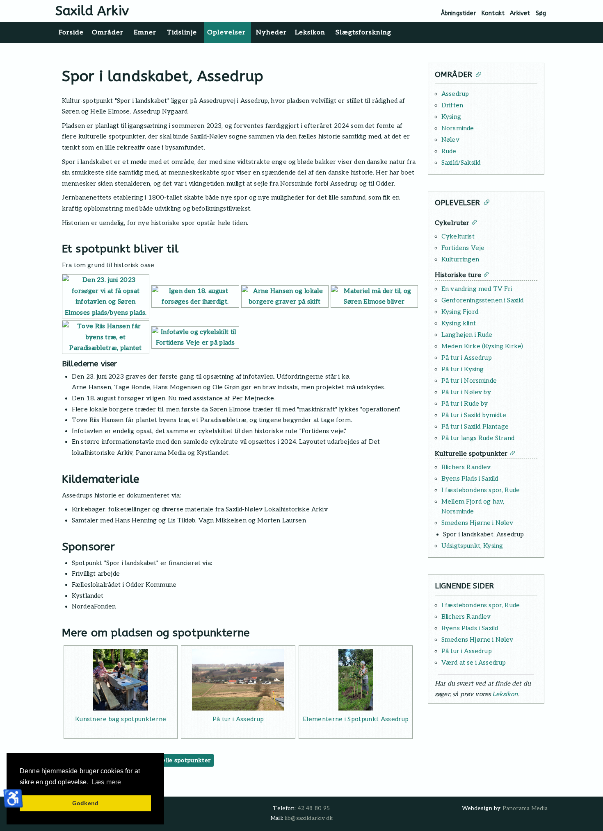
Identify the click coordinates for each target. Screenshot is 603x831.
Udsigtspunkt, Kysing (472, 545)
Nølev (450, 139)
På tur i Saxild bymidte (473, 415)
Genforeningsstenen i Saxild (482, 300)
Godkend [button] (85, 803)
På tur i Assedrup (238, 719)
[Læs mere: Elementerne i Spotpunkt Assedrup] (355, 680)
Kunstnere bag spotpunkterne (121, 719)
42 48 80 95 (314, 808)
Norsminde (457, 128)
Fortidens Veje (462, 248)
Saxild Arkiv (92, 10)
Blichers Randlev (466, 467)
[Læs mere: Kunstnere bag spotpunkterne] (120, 680)
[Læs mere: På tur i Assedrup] (238, 680)
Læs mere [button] (106, 782)
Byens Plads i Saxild (469, 478)
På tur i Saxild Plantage (475, 426)
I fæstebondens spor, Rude (480, 490)
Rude (449, 151)
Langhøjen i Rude (467, 334)
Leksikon (505, 694)
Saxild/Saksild (460, 162)
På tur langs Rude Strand (477, 438)
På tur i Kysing (462, 369)
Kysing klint (458, 323)
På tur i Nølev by (466, 392)
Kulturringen (460, 259)
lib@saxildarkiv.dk (309, 818)
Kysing (451, 116)
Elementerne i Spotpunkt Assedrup (356, 719)
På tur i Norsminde (469, 380)
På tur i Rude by (464, 403)
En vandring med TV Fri (476, 289)
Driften (452, 105)
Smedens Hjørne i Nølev (477, 523)
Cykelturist (458, 236)
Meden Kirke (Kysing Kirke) (482, 346)
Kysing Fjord (459, 312)
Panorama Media (525, 808)
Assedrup (455, 94)
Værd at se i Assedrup (473, 662)
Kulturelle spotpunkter (177, 760)
